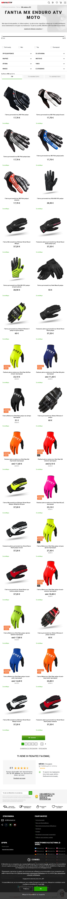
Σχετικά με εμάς (40, 820)
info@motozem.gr (10, 820)
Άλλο (45, 744)
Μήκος (5, 69)
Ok (41, 889)
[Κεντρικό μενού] (65, 2)
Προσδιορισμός (8, 53)
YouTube (14, 824)
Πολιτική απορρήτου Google (10, 797)
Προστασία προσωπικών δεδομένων (46, 826)
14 (42, 744)
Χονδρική (38, 828)
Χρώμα (5, 64)
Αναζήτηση (49, 2)
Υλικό (38, 64)
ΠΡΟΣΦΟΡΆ (43, 748)
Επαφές (38, 831)
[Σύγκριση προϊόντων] (53, 2)
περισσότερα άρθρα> (8, 849)
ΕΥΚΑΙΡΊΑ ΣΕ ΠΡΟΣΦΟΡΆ (28, 748)
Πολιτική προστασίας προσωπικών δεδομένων (31, 873)
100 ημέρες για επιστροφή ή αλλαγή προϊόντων (47, 796)
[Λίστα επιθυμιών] (57, 2)
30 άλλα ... (33, 738)
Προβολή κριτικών (19, 778)
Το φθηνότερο (33, 76)
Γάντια (18, 7)
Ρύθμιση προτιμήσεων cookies (44, 837)
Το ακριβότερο (54, 76)
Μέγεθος (39, 58)
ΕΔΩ (43, 884)
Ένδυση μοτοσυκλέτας (8, 7)
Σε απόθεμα (40, 53)
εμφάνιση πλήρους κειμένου (33, 29)
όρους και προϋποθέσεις (24, 797)
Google (46, 864)
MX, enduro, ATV (26, 7)
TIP (12, 76)
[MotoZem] (7, 2)
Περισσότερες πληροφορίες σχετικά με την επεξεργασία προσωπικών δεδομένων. (14, 800)
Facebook (6, 824)
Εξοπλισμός (40, 69)
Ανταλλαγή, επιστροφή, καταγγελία (45, 834)
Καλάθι (61, 2)
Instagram (10, 824)
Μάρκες (5, 58)
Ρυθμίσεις (26, 889)
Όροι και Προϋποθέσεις (42, 823)
